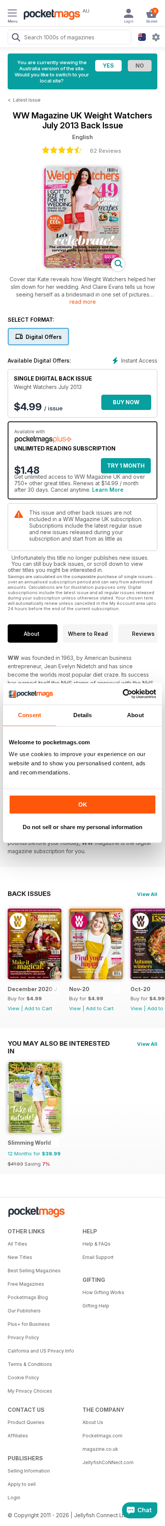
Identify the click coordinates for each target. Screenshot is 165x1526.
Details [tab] (82, 715)
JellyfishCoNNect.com (108, 1462)
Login (14, 1497)
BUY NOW (126, 402)
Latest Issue (27, 100)
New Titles (20, 1257)
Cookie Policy (23, 1377)
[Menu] (12, 14)
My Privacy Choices (30, 1391)
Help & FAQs (96, 1244)
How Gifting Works (103, 1292)
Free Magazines (26, 1284)
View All (147, 894)
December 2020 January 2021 (33, 989)
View (14, 1008)
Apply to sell (22, 1484)
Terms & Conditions (30, 1364)
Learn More (108, 489)
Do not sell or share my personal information (82, 827)
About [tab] (135, 715)
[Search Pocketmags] (16, 38)
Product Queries (26, 1422)
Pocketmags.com (102, 1436)
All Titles (17, 1244)
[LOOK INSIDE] (82, 265)
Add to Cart (38, 1008)
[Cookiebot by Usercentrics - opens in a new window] (122, 694)
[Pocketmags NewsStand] (50, 15)
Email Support (98, 1257)
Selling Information (29, 1471)
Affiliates (18, 1436)
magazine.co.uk (100, 1449)
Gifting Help (95, 1306)
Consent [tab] (29, 715)
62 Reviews (105, 150)
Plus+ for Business (29, 1324)
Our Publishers (24, 1311)
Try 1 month (126, 465)
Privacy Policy (23, 1337)
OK (82, 804)
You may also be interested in (59, 1043)
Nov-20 (79, 989)
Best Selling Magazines (34, 1270)
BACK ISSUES (29, 893)
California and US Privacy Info (41, 1351)
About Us (92, 1422)
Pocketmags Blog (28, 1297)
